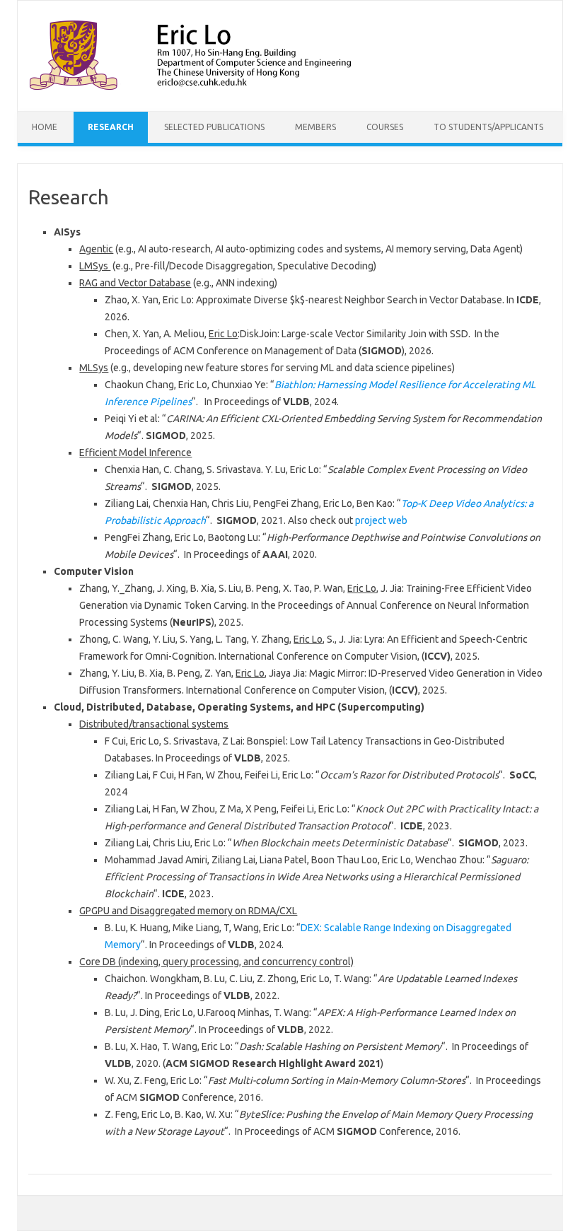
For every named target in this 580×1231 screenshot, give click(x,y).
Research (111, 127)
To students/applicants (488, 127)
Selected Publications (214, 127)
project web (381, 520)
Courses (384, 127)
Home (44, 127)
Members (315, 127)
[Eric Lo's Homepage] (226, 87)
